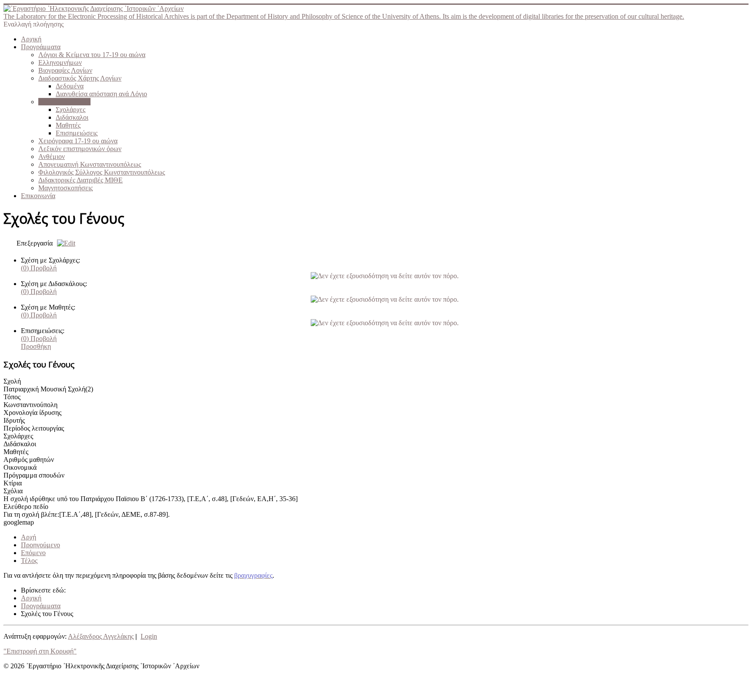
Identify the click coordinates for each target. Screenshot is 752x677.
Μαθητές (68, 125)
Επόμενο (33, 552)
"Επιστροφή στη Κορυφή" (40, 651)
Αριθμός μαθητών (28, 459)
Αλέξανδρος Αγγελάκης (101, 636)
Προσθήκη (36, 346)
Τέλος (29, 560)
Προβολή (39, 268)
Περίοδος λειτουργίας (33, 428)
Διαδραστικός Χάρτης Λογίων (79, 78)
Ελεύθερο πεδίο (25, 506)
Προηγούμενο (40, 545)
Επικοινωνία (38, 195)
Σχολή (12, 381)
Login (149, 636)
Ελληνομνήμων (60, 62)
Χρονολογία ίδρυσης (32, 412)
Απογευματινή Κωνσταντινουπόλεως (89, 164)
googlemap (18, 522)
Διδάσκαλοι (72, 117)
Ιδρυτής (14, 420)
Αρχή (28, 537)
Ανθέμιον (51, 156)
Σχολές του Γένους (64, 101)
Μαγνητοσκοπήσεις (65, 188)
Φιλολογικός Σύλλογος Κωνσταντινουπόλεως (101, 172)
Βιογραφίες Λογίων (65, 70)
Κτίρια (12, 483)
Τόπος (11, 397)
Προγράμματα (40, 47)
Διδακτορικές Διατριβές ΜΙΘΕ (80, 180)
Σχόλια (13, 491)
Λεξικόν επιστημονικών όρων (79, 148)
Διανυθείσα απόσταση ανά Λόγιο (101, 94)
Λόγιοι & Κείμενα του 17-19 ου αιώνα (91, 54)
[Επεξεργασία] (64, 243)
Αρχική (31, 39)
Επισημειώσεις (76, 133)
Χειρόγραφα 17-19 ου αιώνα (78, 141)
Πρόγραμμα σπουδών (33, 475)
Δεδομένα (70, 86)
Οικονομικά (20, 467)
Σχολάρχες (70, 109)
